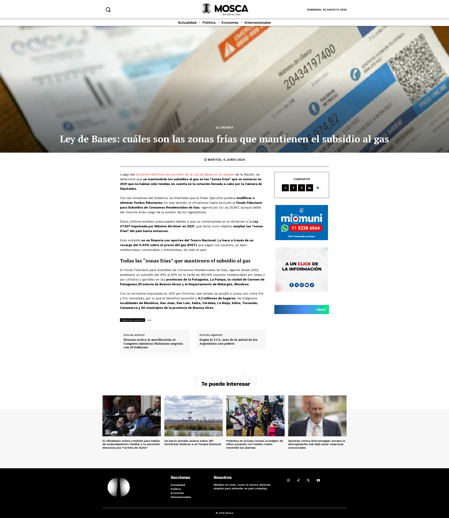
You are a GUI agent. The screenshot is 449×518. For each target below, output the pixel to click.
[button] (108, 9)
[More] (317, 187)
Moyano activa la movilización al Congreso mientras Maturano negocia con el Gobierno (153, 343)
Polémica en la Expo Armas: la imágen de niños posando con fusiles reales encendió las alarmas (254, 444)
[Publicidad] (301, 222)
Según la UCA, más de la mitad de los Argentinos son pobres (228, 341)
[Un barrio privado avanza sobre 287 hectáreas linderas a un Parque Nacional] (193, 415)
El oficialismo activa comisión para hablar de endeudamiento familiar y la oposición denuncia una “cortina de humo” (131, 444)
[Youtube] (318, 480)
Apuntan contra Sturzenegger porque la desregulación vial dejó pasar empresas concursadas (316, 444)
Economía (224, 127)
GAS (149, 320)
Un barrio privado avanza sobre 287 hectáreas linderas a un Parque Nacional (192, 442)
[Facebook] (293, 187)
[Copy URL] (285, 187)
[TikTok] (298, 480)
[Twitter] (301, 187)
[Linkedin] (309, 187)
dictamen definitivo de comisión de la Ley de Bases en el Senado (184, 174)
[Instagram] (288, 480)
